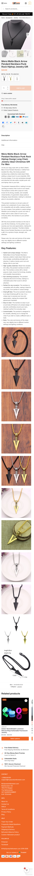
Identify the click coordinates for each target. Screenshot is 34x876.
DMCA (3, 807)
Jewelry (16, 17)
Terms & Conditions (8, 809)
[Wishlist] (26, 700)
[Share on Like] (3, 122)
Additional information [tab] (9, 140)
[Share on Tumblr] (18, 122)
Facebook (4, 844)
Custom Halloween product (10, 835)
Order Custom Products (10, 110)
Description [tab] (5, 135)
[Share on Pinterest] (14, 122)
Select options (15, 738)
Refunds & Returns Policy (10, 832)
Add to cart (21, 88)
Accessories (9, 17)
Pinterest (4, 842)
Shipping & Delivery (8, 829)
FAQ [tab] (2, 145)
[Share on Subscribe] (26, 122)
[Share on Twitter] (11, 122)
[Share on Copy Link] (3, 126)
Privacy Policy (6, 812)
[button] (7, 87)
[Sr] (17, 78)
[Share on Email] (22, 122)
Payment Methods (7, 827)
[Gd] (11, 78)
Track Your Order (7, 822)
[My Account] (26, 3)
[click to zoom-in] (16, 35)
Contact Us (5, 804)
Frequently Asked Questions (10, 824)
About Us (4, 801)
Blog (2, 814)
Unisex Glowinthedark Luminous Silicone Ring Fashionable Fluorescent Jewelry (14, 730)
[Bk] (4, 78)
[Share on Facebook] (7, 122)
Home (3, 17)
